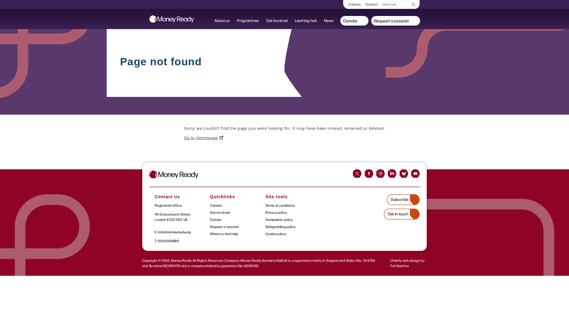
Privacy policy (276, 212)
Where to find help (224, 234)
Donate (350, 21)
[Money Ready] (171, 19)
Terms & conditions (280, 205)
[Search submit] (413, 4)
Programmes (248, 20)
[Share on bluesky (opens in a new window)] (404, 173)
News (329, 20)
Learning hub (306, 20)
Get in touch (398, 214)
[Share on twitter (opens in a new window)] (357, 173)
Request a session (391, 21)
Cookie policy (275, 234)
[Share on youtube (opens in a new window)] (415, 173)
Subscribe (400, 199)
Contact (371, 4)
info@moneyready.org (174, 232)
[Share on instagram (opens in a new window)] (380, 173)
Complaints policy (279, 220)
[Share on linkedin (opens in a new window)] (392, 173)
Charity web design (405, 260)
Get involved (277, 20)
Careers (355, 4)
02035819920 (168, 241)
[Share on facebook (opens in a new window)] (369, 173)
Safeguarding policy (280, 227)
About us (222, 20)
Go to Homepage (201, 137)
